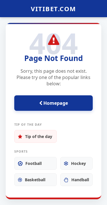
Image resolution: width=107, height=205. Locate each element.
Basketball (35, 179)
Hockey (78, 163)
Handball (80, 179)
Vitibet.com (53, 8)
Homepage (55, 103)
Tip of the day (38, 136)
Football (33, 163)
